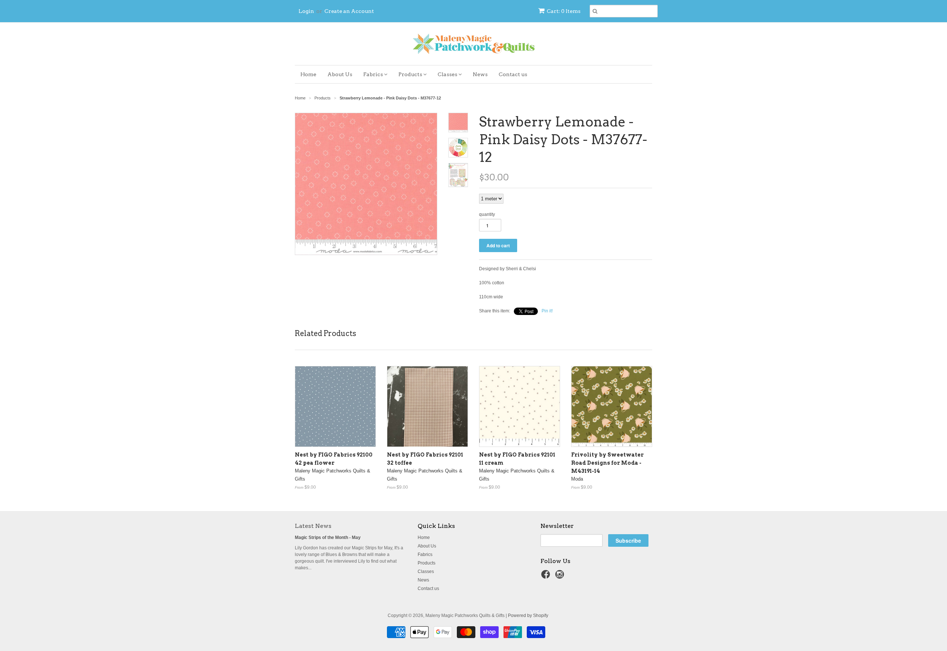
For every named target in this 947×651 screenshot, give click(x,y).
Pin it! (547, 310)
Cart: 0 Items (563, 11)
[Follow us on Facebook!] (546, 576)
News (480, 74)
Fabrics (373, 74)
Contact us (513, 74)
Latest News (313, 525)
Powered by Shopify (528, 615)
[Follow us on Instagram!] (560, 576)
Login (306, 11)
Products (410, 74)
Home (308, 74)
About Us (339, 74)
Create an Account (349, 11)
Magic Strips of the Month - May (328, 537)
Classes (448, 74)
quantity (487, 214)
